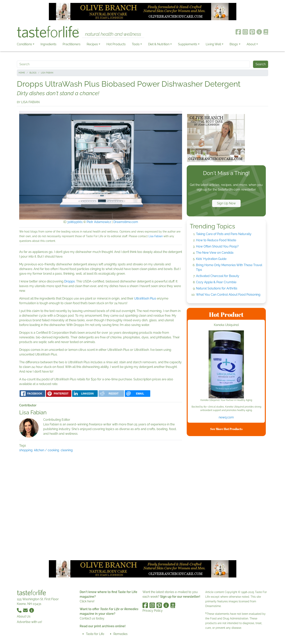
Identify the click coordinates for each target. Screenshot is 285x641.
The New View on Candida (214, 252)
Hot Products (116, 44)
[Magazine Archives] (265, 32)
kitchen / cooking (46, 450)
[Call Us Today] (19, 610)
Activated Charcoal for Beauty (217, 276)
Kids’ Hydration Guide (211, 259)
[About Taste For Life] (259, 32)
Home (22, 72)
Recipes (92, 44)
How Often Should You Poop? (217, 246)
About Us (23, 616)
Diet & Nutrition (158, 44)
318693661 (75, 222)
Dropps (69, 281)
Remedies (120, 634)
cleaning (67, 450)
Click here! (87, 601)
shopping (26, 450)
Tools (136, 44)
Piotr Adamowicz (99, 222)
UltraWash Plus (145, 298)
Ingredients (48, 44)
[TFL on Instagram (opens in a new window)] (245, 32)
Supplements (187, 44)
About (251, 44)
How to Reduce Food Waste (216, 240)
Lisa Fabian (47, 72)
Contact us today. (92, 618)
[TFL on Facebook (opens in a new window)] (238, 32)
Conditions (24, 44)
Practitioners (71, 44)
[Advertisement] (226, 497)
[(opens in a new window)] (226, 364)
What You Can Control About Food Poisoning (228, 294)
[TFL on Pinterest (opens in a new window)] (252, 32)
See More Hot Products (226, 429)
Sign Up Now (226, 203)
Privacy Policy (152, 610)
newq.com (226, 417)
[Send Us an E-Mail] (25, 610)
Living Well (213, 44)
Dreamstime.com (125, 222)
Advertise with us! (29, 622)
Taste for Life (95, 634)
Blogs (234, 44)
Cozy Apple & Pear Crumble (216, 282)
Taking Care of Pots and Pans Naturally (223, 234)
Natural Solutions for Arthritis (216, 288)
